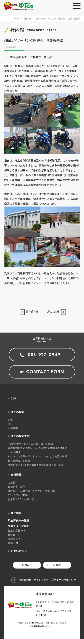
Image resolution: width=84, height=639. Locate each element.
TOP (14, 398)
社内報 (57, 565)
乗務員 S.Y (14, 539)
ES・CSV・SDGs (18, 495)
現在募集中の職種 (18, 520)
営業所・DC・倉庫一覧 (21, 499)
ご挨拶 (11, 482)
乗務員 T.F (14, 534)
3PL (10, 419)
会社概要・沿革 (16, 486)
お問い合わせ (19, 550)
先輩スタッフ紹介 (18, 526)
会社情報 (16, 474)
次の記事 (52, 312)
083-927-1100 (51, 610)
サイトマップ (41, 579)
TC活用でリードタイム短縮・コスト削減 (30, 443)
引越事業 (13, 428)
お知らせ (27, 565)
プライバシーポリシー (63, 579)
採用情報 (16, 513)
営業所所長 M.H (17, 530)
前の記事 (33, 312)
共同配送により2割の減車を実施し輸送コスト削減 (36, 465)
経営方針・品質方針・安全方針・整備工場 (31, 491)
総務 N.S (13, 543)
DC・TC (13, 424)
